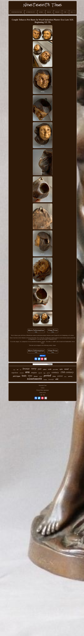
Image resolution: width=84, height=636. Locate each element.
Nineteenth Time (43, 385)
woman (45, 379)
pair (40, 369)
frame (54, 376)
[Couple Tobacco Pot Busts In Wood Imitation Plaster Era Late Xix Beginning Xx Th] (42, 33)
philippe (16, 376)
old (56, 379)
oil (20, 369)
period (47, 375)
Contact (42, 387)
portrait (60, 376)
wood (66, 369)
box (71, 369)
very (33, 368)
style (61, 369)
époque (36, 376)
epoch (40, 373)
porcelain (55, 369)
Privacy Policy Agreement (43, 390)
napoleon (15, 373)
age (17, 369)
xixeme (22, 373)
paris (48, 373)
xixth (49, 369)
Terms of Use (42, 392)
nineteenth (34, 378)
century (55, 372)
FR (44, 395)
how (44, 373)
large (14, 369)
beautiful (51, 379)
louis (24, 376)
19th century (67, 372)
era (27, 372)
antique (40, 376)
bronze (26, 368)
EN (41, 395)
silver (65, 376)
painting (70, 376)
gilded (44, 369)
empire (34, 372)
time (30, 375)
